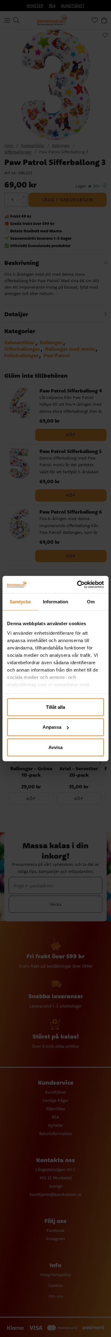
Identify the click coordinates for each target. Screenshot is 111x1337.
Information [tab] (55, 601)
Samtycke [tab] (20, 601)
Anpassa (52, 727)
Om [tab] (91, 601)
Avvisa (55, 747)
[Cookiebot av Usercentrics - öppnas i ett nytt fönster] (78, 585)
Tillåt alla (55, 706)
